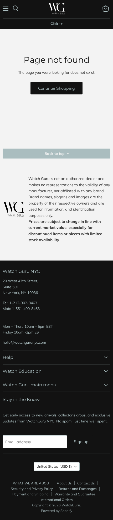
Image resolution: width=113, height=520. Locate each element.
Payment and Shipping (30, 494)
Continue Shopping (56, 88)
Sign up (81, 441)
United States (54, 466)
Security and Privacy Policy (32, 489)
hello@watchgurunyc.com (24, 342)
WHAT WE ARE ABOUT (32, 483)
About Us (64, 483)
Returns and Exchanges (77, 489)
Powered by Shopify (56, 510)
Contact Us (86, 483)
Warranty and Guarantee (74, 494)
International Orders (56, 500)
